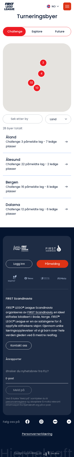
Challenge (14, 31)
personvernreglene (16, 401)
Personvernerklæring (37, 434)
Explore (37, 31)
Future (59, 31)
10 (36, 88)
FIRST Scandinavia (39, 312)
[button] (37, 6)
